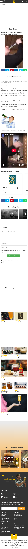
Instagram (18, 494)
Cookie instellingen (5, 521)
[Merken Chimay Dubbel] (14, 368)
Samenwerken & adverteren (5, 519)
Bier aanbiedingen (18, 515)
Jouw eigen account (6, 531)
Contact (3, 515)
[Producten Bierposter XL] (21, 316)
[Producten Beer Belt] (7, 350)
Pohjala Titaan (17, 530)
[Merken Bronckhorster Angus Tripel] (7, 316)
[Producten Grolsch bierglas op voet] (14, 403)
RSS (16, 497)
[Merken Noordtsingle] (21, 385)
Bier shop (16, 518)
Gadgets (3, 4)
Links (2, 530)
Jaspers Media (20, 545)
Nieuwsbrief (4, 532)
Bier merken (17, 514)
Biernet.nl (6, 545)
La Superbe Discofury (19, 525)
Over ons (3, 514)
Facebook (6, 494)
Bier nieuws (16, 517)
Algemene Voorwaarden (4, 526)
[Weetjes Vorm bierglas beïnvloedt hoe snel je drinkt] (7, 385)
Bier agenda (17, 519)
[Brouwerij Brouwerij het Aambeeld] (21, 350)
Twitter (5, 497)
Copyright (3, 528)
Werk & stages (4, 517)
